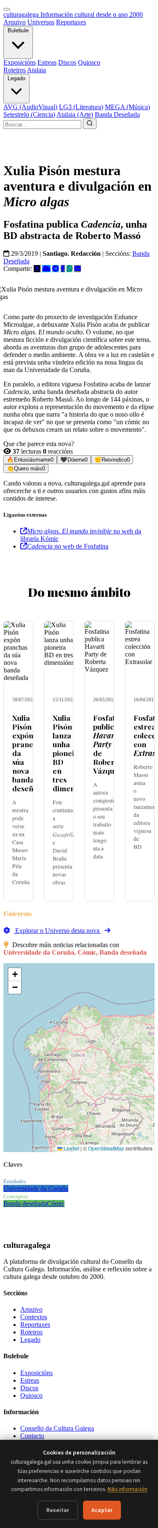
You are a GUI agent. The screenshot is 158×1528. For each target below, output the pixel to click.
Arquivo (14, 22)
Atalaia (36, 70)
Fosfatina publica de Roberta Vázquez (109, 744)
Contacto (32, 1435)
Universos (40, 22)
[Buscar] (89, 123)
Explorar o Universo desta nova (57, 930)
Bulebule (18, 30)
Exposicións (19, 62)
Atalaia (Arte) (74, 114)
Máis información (127, 1489)
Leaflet (70, 1148)
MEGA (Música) (127, 106)
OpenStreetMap (106, 1148)
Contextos (33, 1317)
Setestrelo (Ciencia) (29, 114)
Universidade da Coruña (35, 1188)
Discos (67, 62)
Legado (16, 78)
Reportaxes (71, 22)
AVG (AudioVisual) (30, 106)
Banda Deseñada (117, 114)
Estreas (46, 62)
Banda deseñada (25, 1203)
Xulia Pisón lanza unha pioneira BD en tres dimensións (73, 753)
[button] (14, 974)
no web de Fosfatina (67, 546)
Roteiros (14, 70)
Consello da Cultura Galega (57, 1428)
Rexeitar (57, 1510)
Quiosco (89, 62)
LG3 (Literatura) (81, 106)
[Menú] (6, 9)
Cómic (55, 1203)
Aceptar (101, 1510)
